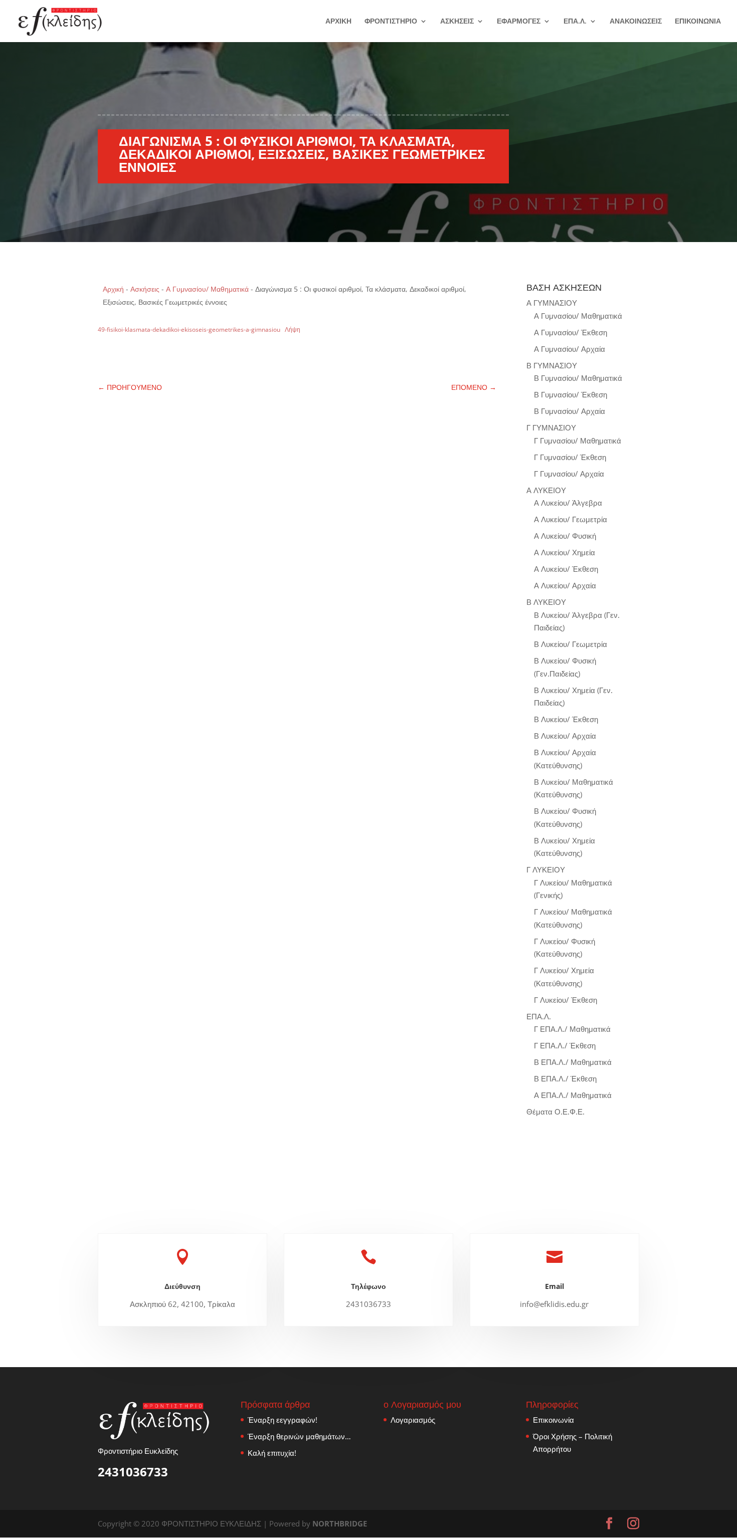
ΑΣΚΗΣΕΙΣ (457, 22)
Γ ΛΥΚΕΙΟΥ (545, 869)
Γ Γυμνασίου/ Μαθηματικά (577, 440)
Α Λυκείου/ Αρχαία (565, 585)
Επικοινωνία (553, 1420)
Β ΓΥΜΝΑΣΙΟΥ (551, 365)
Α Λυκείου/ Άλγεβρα (568, 503)
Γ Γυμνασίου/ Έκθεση (570, 457)
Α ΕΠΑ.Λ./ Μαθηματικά (573, 1095)
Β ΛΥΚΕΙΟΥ (546, 602)
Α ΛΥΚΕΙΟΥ (546, 490)
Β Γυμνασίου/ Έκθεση (570, 394)
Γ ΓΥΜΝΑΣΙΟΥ (551, 427)
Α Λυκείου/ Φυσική (565, 536)
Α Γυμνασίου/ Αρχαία (569, 349)
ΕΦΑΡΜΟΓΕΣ (518, 22)
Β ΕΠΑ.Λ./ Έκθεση (565, 1078)
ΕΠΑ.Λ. (575, 22)
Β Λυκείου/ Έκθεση (566, 719)
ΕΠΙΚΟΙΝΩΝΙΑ (698, 22)
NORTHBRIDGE (339, 1523)
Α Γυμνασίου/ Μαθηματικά (207, 289)
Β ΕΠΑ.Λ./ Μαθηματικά (573, 1062)
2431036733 (133, 1471)
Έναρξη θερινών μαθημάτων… (299, 1436)
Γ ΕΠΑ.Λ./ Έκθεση (565, 1045)
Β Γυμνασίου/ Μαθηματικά (578, 378)
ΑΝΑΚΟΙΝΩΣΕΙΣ (636, 22)
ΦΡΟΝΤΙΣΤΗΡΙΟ (390, 22)
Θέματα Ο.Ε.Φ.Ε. (555, 1112)
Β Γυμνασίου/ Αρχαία (569, 411)
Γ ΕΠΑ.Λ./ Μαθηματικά (572, 1029)
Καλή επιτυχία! (272, 1453)
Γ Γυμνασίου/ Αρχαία (569, 474)
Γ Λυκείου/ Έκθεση (565, 1000)
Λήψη (292, 329)
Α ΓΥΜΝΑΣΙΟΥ (551, 303)
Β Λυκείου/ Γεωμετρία (570, 644)
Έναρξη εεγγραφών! (282, 1420)
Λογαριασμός (413, 1420)
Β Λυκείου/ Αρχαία (565, 736)
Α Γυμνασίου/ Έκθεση (570, 332)
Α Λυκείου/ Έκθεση (566, 569)
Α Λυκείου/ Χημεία (564, 552)
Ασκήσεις (144, 289)
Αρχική (113, 289)
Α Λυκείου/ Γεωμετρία (570, 519)
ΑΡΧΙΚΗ (338, 22)
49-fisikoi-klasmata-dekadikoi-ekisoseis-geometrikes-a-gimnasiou (189, 329)
